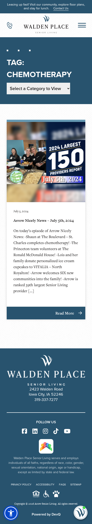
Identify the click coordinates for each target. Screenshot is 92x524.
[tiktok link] (56, 431)
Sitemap (75, 485)
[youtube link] (67, 431)
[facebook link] (24, 431)
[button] (10, 513)
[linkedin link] (35, 431)
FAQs (62, 485)
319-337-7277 (46, 400)
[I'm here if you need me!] (81, 513)
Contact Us (61, 8)
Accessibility (45, 485)
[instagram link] (45, 431)
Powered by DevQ (46, 514)
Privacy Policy (21, 485)
